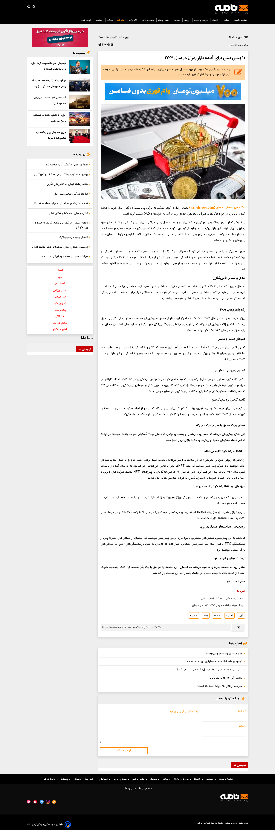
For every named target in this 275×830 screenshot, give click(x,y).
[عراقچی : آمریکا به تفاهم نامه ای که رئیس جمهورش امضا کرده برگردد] (79, 84)
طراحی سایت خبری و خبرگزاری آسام (45, 824)
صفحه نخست (240, 20)
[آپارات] (28, 802)
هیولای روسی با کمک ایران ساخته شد (67, 164)
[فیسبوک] (102, 45)
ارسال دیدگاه (124, 750)
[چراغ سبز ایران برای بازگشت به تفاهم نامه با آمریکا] (79, 136)
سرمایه (194, 615)
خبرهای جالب (148, 20)
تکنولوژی (133, 20)
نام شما (242, 711)
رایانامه (242, 726)
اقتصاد (215, 20)
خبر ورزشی (60, 296)
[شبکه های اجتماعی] (28, 7)
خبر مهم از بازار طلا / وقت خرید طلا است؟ (219, 686)
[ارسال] (111, 45)
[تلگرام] (99, 45)
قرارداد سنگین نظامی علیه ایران (70, 194)
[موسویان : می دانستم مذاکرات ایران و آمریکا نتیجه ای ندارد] (79, 67)
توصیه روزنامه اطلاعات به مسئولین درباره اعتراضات (214, 661)
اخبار (60, 270)
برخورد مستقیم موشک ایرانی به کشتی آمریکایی (61, 174)
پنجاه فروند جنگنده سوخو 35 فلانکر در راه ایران (217, 605)
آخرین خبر (60, 303)
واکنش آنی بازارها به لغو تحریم (225, 678)
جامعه (217, 615)
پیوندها (99, 20)
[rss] (54, 802)
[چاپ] (108, 45)
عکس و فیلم (163, 20)
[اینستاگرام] (48, 802)
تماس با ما (145, 788)
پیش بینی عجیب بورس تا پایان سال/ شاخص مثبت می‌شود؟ (209, 670)
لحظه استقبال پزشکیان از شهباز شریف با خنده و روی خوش (61, 225)
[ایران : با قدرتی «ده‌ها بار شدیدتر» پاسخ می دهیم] (79, 119)
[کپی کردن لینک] (238, 628)
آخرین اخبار (60, 329)
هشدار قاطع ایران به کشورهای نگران (67, 184)
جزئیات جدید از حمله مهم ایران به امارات (65, 256)
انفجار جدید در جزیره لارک (73, 237)
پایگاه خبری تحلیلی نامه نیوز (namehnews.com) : (216, 208)
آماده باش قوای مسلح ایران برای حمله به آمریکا (61, 203)
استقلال (60, 316)
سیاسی (226, 20)
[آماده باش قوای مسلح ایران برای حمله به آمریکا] (79, 102)
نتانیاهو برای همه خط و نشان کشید (68, 213)
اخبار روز (60, 283)
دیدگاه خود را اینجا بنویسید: (184, 711)
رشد (205, 615)
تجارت (229, 615)
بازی (241, 615)
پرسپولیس (60, 309)
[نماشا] (35, 801)
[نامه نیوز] (231, 9)
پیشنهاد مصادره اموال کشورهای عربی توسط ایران (60, 247)
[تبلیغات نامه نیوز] (173, 91)
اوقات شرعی (85, 20)
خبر (60, 277)
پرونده (110, 20)
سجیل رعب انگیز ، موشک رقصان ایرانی (222, 599)
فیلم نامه (121, 20)
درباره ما (130, 788)
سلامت (177, 20)
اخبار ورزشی (60, 290)
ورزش (187, 20)
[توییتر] (105, 45)
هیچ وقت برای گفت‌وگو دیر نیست (224, 653)
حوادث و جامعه (201, 20)
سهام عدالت (60, 322)
